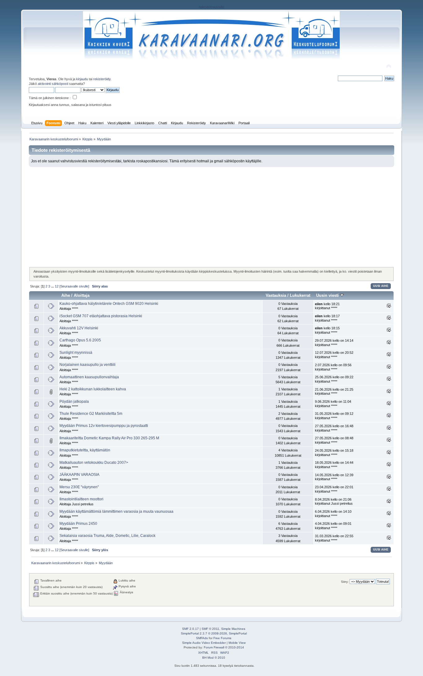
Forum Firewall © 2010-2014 (224, 647)
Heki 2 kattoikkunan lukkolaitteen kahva (92, 389)
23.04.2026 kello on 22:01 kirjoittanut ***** (334, 489)
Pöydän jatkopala (74, 401)
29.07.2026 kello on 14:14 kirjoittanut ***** (334, 343)
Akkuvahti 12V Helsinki (78, 328)
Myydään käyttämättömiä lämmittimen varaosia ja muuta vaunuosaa (116, 511)
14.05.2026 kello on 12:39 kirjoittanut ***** (334, 477)
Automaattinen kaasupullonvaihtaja (89, 377)
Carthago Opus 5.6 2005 (80, 340)
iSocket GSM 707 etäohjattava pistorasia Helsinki (100, 316)
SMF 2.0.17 (190, 628)
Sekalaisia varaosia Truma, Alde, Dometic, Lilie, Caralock (107, 535)
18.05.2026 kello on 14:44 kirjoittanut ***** (334, 465)
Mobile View (237, 642)
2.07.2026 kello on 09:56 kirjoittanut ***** (333, 367)
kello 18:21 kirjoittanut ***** (327, 306)
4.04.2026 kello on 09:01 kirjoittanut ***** (333, 526)
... (53, 286)
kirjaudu (82, 79)
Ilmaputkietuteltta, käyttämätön (84, 450)
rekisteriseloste (211, 7)
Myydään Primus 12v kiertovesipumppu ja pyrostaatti (103, 426)
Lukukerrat (300, 295)
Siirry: (345, 581)
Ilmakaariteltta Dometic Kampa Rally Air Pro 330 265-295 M (109, 438)
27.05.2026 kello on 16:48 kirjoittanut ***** (334, 428)
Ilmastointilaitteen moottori (81, 499)
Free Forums (222, 638)
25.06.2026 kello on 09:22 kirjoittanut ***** (334, 379)
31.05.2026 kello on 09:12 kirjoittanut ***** (334, 416)
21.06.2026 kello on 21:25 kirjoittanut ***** (334, 392)
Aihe (65, 295)
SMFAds (202, 638)
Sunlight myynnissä (75, 352)
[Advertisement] (211, 213)
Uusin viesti (328, 295)
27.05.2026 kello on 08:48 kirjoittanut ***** (334, 440)
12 (57, 286)
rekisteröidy (102, 79)
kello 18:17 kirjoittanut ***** (327, 318)
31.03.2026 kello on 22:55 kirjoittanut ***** (334, 538)
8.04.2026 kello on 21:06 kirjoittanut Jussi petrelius (334, 502)
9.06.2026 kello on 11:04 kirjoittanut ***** (333, 404)
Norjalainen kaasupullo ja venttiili (87, 364)
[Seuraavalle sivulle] (74, 286)
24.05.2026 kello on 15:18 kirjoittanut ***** (334, 453)
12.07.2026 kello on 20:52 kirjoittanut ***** (334, 355)
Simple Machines (233, 628)
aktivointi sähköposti (53, 84)
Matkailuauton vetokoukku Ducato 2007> (93, 462)
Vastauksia (276, 295)
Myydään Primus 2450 (78, 523)
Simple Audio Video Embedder (204, 642)
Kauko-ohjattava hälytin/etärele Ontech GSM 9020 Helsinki (108, 303)
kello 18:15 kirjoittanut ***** (327, 330)
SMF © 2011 (210, 628)
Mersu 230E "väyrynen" (79, 487)
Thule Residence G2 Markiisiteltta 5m (90, 413)
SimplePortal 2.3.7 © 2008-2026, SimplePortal (214, 633)
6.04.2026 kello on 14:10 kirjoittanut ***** (333, 514)
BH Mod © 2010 (213, 657)
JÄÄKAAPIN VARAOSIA (79, 474)
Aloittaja (81, 295)
